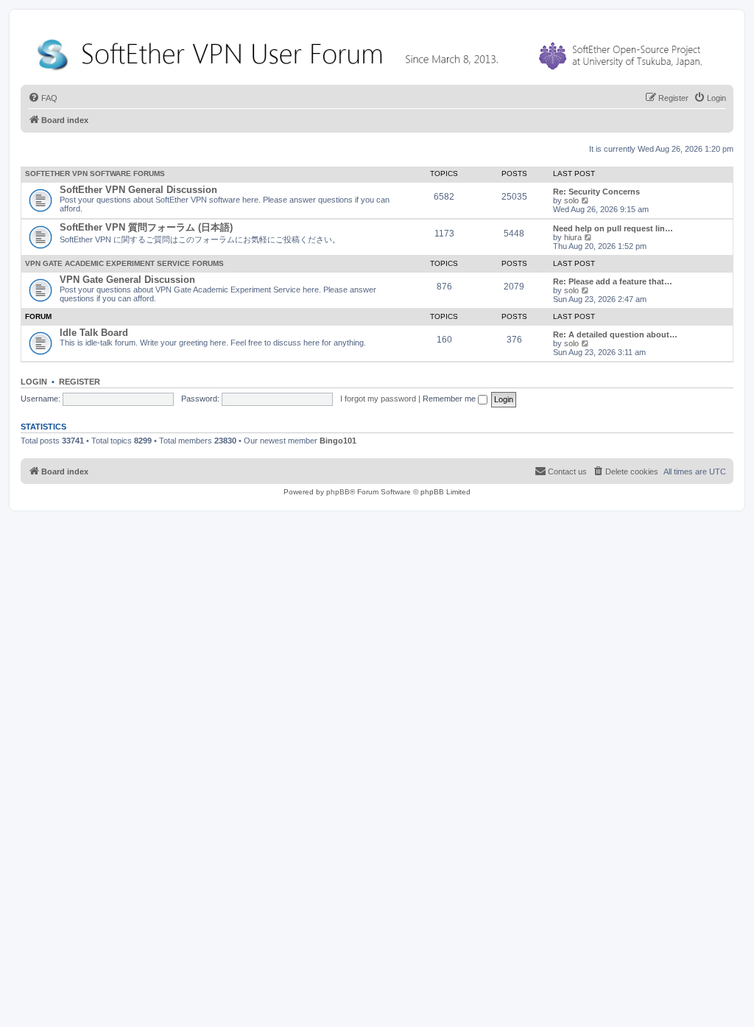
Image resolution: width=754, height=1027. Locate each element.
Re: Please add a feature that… (612, 281)
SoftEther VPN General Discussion (138, 189)
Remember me (450, 398)
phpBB (338, 492)
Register (79, 381)
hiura (573, 237)
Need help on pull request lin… (613, 228)
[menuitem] (42, 98)
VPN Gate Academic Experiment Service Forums (124, 263)
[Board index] (372, 51)
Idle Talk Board (94, 332)
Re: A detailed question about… (615, 334)
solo (571, 200)
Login (34, 381)
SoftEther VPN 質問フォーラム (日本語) (146, 227)
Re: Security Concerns (596, 191)
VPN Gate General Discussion (127, 279)
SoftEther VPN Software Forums (95, 173)
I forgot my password (378, 398)
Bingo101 (338, 440)
